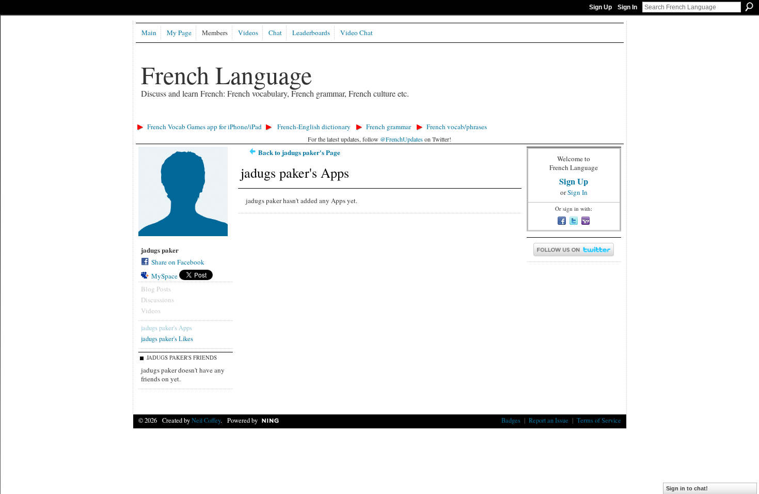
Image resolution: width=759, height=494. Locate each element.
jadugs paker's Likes (167, 338)
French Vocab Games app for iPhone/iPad (204, 126)
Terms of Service (599, 420)
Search (749, 6)
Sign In (627, 7)
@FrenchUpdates (401, 139)
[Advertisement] (321, 116)
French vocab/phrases (456, 126)
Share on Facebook (177, 262)
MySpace (164, 276)
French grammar (388, 126)
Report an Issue (548, 420)
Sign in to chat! (687, 488)
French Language (226, 74)
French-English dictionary (314, 126)
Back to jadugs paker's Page (299, 152)
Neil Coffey (206, 420)
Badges (510, 420)
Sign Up (600, 7)
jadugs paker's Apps (166, 327)
